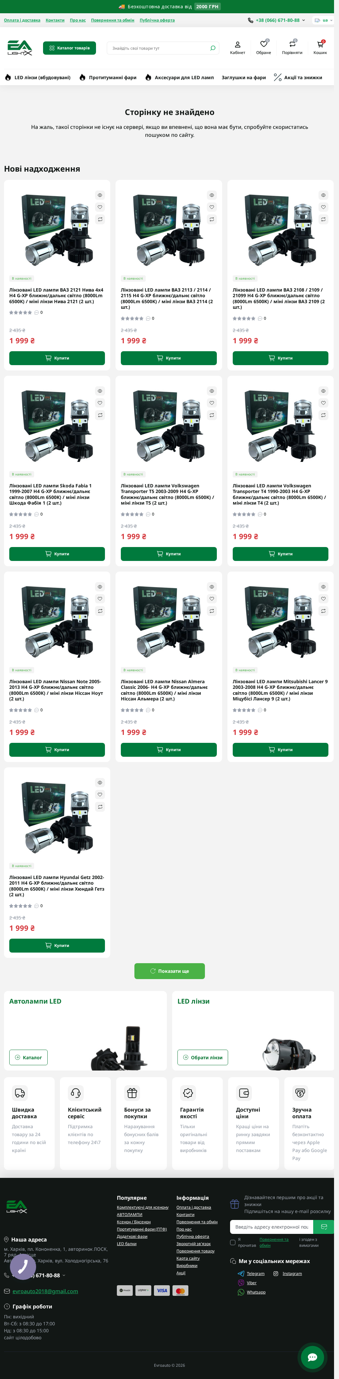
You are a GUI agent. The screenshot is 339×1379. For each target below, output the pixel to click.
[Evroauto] (19, 47)
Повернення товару (195, 1251)
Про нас (78, 20)
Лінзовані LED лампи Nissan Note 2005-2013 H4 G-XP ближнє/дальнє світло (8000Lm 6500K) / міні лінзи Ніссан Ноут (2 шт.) (56, 690)
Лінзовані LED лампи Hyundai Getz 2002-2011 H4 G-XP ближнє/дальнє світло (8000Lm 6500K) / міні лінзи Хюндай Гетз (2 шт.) (56, 886)
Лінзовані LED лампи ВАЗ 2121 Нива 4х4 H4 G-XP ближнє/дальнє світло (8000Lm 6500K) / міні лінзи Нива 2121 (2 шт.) (56, 295)
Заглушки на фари (244, 77)
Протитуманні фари (112, 77)
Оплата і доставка (22, 20)
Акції (180, 1273)
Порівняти (292, 47)
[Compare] (100, 219)
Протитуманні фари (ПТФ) (142, 1229)
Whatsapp (256, 1292)
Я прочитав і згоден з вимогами (278, 1242)
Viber (252, 1283)
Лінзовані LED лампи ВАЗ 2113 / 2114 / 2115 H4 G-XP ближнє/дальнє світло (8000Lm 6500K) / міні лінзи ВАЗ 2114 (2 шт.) (167, 298)
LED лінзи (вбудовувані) (43, 77)
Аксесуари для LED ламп (184, 77)
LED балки (126, 1243)
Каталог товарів (73, 48)
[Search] (213, 48)
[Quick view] (100, 195)
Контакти (55, 20)
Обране (263, 47)
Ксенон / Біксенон (134, 1222)
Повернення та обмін (112, 20)
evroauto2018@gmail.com (45, 1291)
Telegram (256, 1273)
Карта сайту (188, 1258)
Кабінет (237, 52)
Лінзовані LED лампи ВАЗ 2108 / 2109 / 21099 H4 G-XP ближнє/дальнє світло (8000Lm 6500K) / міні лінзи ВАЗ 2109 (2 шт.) (279, 298)
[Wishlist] (100, 207)
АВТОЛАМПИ (129, 1214)
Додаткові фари (132, 1236)
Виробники (186, 1265)
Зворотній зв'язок (193, 1243)
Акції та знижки (303, 77)
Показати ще (173, 971)
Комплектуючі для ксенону (143, 1207)
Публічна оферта (157, 20)
